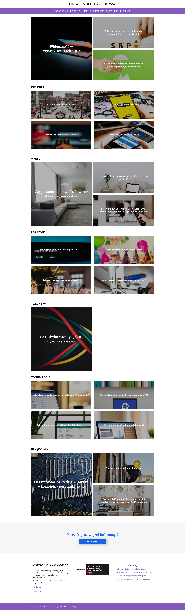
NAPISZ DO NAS (92, 541)
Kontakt (37, 591)
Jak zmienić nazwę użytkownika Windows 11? (61, 425)
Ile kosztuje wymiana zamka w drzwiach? (123, 279)
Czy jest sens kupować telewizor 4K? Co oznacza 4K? (61, 193)
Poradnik (125, 11)
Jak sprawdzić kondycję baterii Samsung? (133, 569)
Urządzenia (112, 11)
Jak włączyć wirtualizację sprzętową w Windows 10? (61, 395)
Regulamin (77, 606)
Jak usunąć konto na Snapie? (124, 104)
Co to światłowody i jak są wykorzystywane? (61, 339)
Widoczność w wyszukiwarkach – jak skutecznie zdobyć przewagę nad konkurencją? (61, 48)
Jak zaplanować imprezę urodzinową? (124, 249)
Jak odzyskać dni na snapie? (61, 104)
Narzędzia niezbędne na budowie (123, 468)
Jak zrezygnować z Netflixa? (61, 134)
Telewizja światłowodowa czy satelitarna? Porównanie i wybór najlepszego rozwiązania (123, 210)
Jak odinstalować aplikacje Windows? (124, 425)
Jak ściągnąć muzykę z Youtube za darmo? (133, 579)
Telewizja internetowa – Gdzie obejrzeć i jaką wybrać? (123, 177)
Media (85, 11)
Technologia (97, 11)
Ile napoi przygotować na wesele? (61, 279)
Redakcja (37, 587)
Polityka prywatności (39, 606)
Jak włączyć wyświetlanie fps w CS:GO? (61, 249)
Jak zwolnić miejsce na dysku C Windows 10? (124, 395)
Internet (75, 11)
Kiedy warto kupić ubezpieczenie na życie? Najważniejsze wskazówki (123, 65)
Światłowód (61, 11)
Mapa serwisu (60, 606)
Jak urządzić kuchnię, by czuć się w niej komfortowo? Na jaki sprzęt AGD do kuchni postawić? (123, 500)
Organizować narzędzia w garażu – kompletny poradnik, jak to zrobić (61, 484)
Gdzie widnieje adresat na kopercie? (133, 576)
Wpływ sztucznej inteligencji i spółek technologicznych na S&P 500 (124, 32)
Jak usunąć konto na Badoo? (124, 134)
